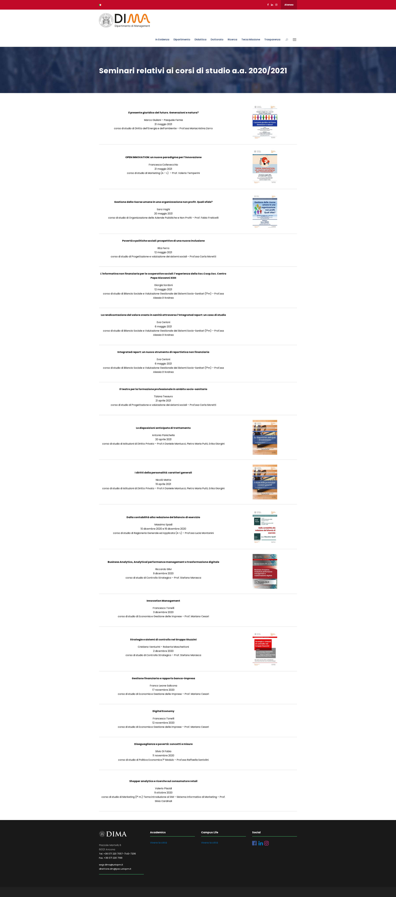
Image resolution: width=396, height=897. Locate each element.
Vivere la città (158, 842)
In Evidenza (162, 39)
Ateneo (288, 4)
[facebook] (268, 4)
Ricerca (232, 39)
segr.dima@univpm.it (111, 864)
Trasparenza (272, 39)
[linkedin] (272, 4)
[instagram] (276, 4)
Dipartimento (182, 39)
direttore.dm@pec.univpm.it (115, 868)
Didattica (200, 39)
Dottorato (217, 39)
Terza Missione (250, 39)
